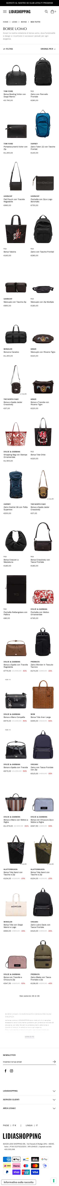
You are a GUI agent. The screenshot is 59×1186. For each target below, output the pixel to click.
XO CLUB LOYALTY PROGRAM (39, 3)
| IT (32, 1125)
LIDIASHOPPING (10, 1091)
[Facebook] (5, 1070)
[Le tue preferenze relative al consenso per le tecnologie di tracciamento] (54, 1181)
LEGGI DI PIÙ (29, 1036)
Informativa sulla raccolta (18, 1182)
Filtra (9, 48)
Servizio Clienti (11, 1099)
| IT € (9, 1125)
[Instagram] (11, 1070)
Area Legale (9, 1108)
